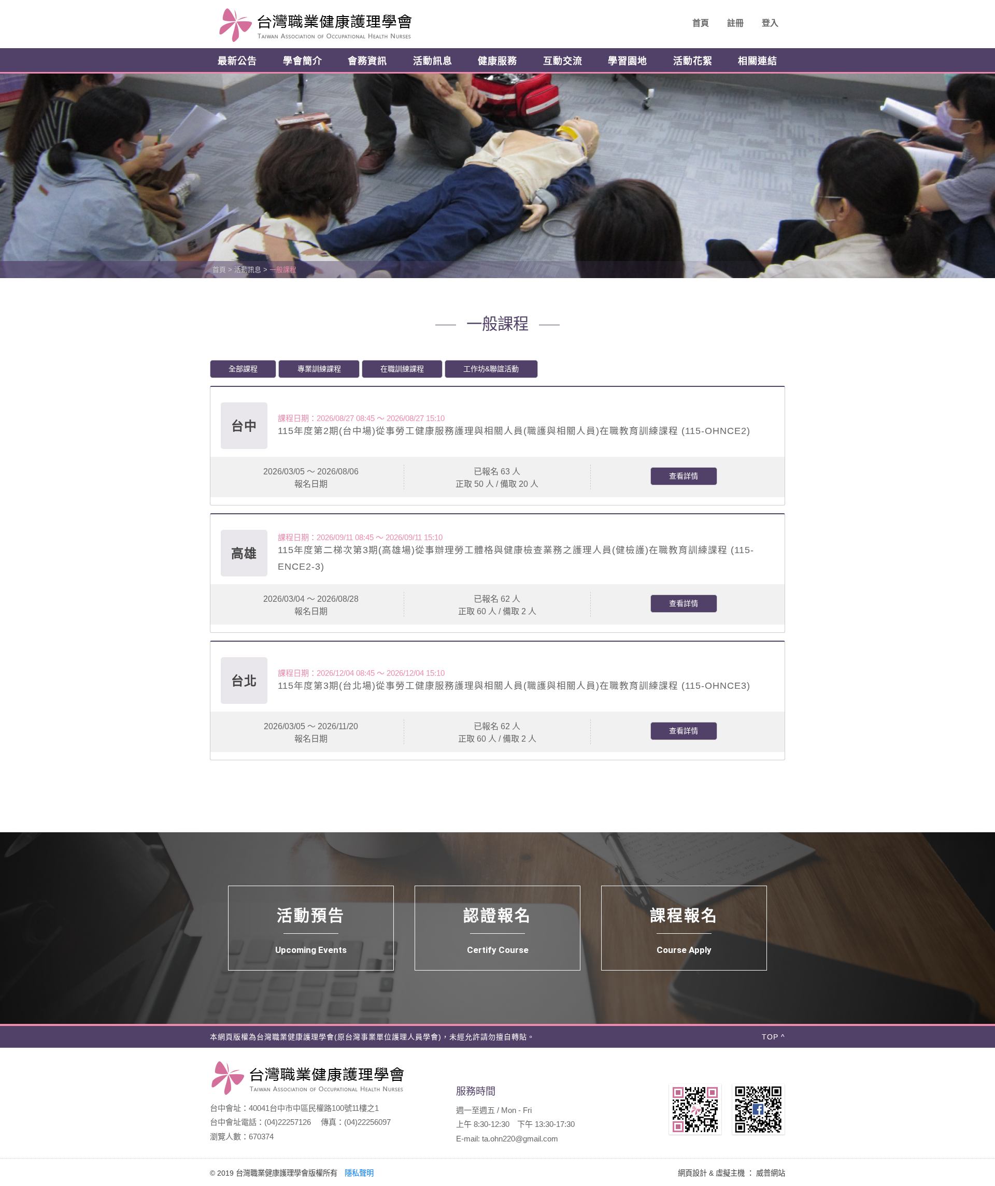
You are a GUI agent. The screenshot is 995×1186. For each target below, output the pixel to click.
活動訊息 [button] (432, 61)
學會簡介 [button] (302, 61)
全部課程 (243, 369)
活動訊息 (247, 269)
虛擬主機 (730, 1173)
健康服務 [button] (497, 61)
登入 (770, 23)
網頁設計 (692, 1173)
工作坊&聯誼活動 (491, 369)
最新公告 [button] (237, 61)
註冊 (735, 23)
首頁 (700, 23)
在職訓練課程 (402, 369)
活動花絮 (693, 61)
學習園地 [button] (627, 61)
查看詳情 (683, 476)
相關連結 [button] (757, 61)
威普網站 (770, 1173)
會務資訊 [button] (367, 61)
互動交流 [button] (562, 61)
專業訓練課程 (319, 369)
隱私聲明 (359, 1173)
